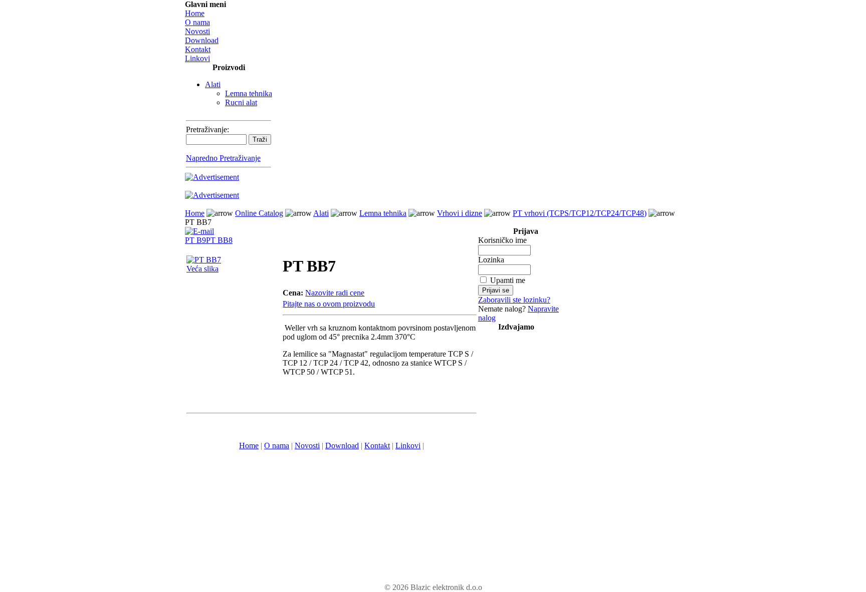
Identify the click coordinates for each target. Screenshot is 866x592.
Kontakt (197, 49)
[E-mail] (199, 228)
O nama (197, 22)
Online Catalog (259, 213)
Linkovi (197, 58)
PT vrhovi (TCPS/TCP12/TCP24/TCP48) (579, 213)
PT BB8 (219, 240)
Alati (213, 84)
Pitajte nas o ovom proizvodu (329, 304)
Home (194, 13)
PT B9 (195, 240)
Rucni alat (241, 102)
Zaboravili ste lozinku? (514, 299)
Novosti (197, 31)
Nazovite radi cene (334, 292)
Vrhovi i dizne (459, 213)
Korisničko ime (502, 240)
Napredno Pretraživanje (223, 158)
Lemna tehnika (248, 93)
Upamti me (507, 280)
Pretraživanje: (207, 129)
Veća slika (202, 268)
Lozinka (491, 259)
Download (202, 40)
